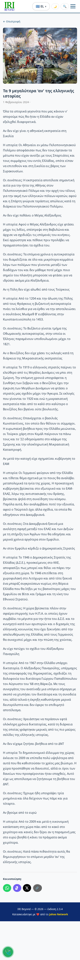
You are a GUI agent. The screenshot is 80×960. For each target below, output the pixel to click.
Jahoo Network (58, 914)
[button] (9, 6)
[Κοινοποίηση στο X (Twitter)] (27, 888)
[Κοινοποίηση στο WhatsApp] (7, 888)
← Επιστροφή (11, 21)
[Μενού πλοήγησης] (73, 6)
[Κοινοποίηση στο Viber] (17, 888)
